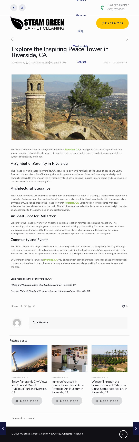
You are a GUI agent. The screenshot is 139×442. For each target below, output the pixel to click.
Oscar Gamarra (36, 62)
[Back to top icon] (123, 434)
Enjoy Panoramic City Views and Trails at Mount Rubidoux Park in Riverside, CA (29, 387)
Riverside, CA (72, 149)
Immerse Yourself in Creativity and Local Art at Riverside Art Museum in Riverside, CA (68, 387)
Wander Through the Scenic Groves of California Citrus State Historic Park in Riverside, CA (109, 387)
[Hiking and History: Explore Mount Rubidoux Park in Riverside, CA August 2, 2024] (136, 428)
